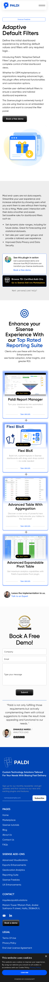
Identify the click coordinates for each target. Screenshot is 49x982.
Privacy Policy (9, 943)
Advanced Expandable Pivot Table (25, 564)
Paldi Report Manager (25, 399)
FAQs (5, 844)
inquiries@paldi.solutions (14, 900)
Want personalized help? (24, 290)
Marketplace (9, 820)
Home (5, 815)
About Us (7, 834)
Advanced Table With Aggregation (25, 506)
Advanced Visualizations (15, 860)
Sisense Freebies (24, 19)
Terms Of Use (9, 938)
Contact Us (8, 839)
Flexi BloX (25, 451)
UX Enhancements (11, 884)
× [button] (46, 956)
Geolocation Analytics (13, 870)
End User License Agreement (17, 948)
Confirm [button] (24, 972)
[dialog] (24, 967)
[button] (42, 5)
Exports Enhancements (14, 865)
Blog (4, 830)
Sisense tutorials (10, 825)
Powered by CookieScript (24, 979)
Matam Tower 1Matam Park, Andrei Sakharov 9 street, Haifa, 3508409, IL (21, 907)
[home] (11, 5)
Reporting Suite (10, 875)
